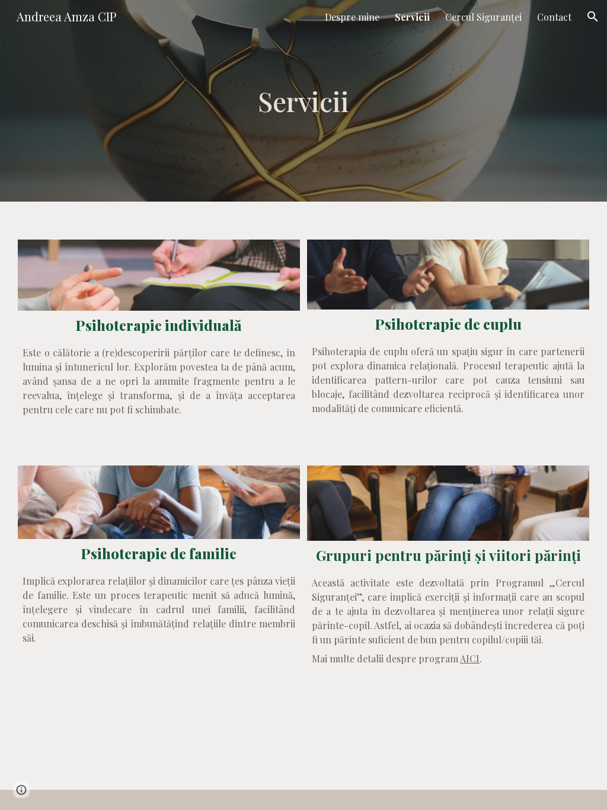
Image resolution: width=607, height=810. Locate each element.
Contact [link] (554, 17)
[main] (303, 101)
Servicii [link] (412, 17)
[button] (593, 16)
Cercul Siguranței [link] (483, 17)
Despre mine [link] (352, 17)
